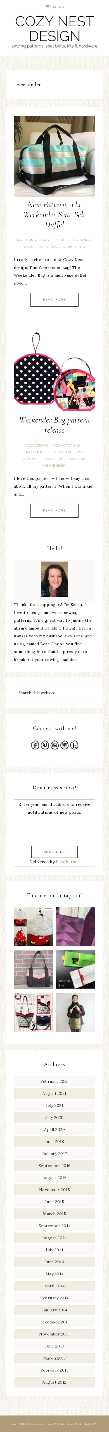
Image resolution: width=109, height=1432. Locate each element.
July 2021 (54, 1105)
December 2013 (54, 1322)
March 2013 (54, 1358)
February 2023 (54, 1081)
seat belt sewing (73, 240)
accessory (38, 445)
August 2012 (54, 1382)
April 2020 (54, 1129)
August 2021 (54, 1093)
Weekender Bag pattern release (54, 425)
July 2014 (54, 1249)
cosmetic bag (66, 445)
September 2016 (55, 1165)
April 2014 (54, 1285)
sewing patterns (40, 247)
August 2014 (54, 1237)
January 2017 (54, 1153)
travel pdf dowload (64, 459)
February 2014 (54, 1297)
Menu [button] (59, 7)
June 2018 (54, 1141)
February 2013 (55, 1370)
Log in (91, 1423)
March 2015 (54, 1213)
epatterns (34, 452)
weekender (74, 247)
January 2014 (54, 1310)
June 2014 (54, 1261)
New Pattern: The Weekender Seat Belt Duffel (54, 214)
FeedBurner (68, 861)
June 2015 (54, 1201)
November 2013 (54, 1334)
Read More (54, 299)
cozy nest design (55, 31)
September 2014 (55, 1225)
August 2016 (54, 1177)
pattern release (34, 240)
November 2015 (54, 1189)
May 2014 (55, 1273)
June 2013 (54, 1346)
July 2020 (54, 1117)
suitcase (30, 459)
